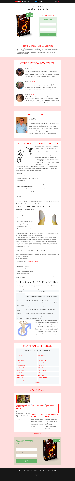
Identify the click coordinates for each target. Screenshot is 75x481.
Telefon (41, 27)
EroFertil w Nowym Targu (42, 372)
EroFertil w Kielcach (20, 370)
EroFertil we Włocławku (21, 365)
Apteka (20, 470)
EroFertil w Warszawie (42, 353)
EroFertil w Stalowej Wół (21, 380)
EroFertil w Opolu (41, 375)
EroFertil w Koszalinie (42, 370)
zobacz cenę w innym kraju (33, 261)
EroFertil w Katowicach (21, 358)
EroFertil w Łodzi (41, 362)
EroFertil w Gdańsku (20, 355)
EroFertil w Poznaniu (41, 358)
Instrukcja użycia (37, 470)
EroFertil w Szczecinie (42, 360)
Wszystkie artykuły (37, 433)
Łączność (54, 470)
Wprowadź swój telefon (20, 452)
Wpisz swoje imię (19, 446)
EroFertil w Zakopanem (42, 367)
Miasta (44, 470)
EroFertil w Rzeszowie (20, 360)
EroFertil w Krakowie (20, 353)
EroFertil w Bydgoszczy (42, 355)
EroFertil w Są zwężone (42, 377)
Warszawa (33, 68)
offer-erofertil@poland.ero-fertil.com (37, 475)
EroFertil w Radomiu (20, 377)
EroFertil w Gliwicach (20, 367)
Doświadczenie (30, 470)
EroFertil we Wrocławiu (21, 362)
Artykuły (49, 470)
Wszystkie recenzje (37, 108)
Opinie (24, 470)
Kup (48, 35)
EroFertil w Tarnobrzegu (42, 380)
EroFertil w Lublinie (20, 372)
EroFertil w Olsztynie (20, 375)
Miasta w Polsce (37, 382)
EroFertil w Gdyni (41, 365)
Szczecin (33, 81)
